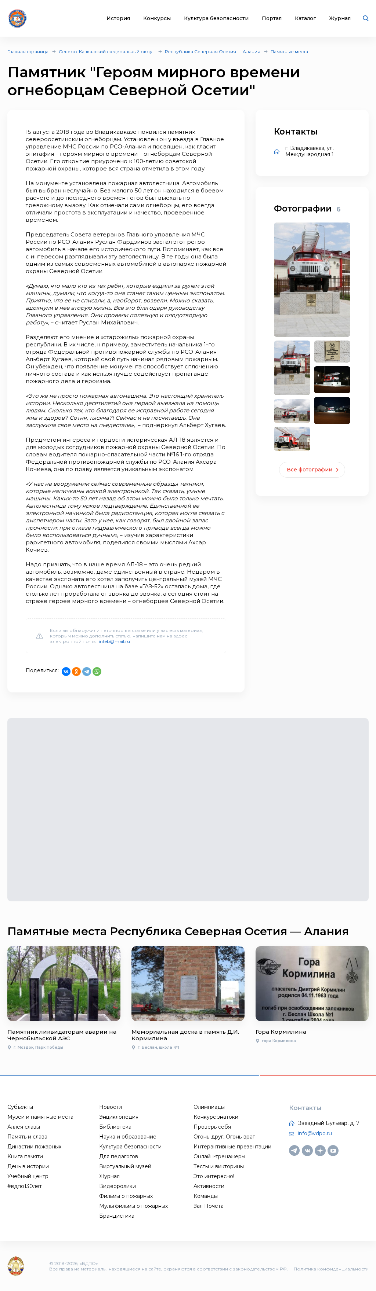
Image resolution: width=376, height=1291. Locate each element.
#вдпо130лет (24, 1186)
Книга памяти (25, 1156)
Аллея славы (23, 1126)
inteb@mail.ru (114, 641)
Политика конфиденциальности (331, 1269)
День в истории (28, 1166)
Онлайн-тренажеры (219, 1156)
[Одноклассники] (76, 671)
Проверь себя (212, 1126)
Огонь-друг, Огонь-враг (224, 1136)
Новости (110, 1107)
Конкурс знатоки (216, 1117)
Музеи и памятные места (40, 1117)
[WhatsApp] (97, 671)
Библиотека (115, 1126)
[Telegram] (86, 671)
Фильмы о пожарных (126, 1196)
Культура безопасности (216, 18)
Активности (209, 1186)
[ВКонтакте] (66, 671)
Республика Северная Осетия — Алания (212, 51)
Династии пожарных (34, 1146)
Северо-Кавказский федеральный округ (107, 51)
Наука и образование (127, 1136)
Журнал (340, 18)
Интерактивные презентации (232, 1146)
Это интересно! (214, 1176)
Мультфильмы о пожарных (133, 1206)
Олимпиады (209, 1107)
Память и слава (27, 1136)
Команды (206, 1196)
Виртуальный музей (125, 1166)
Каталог (305, 18)
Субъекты (20, 1107)
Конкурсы (157, 18)
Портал (272, 18)
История (118, 18)
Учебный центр (27, 1176)
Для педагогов (118, 1156)
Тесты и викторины (219, 1166)
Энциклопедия (118, 1117)
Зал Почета (209, 1206)
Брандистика (116, 1216)
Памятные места (289, 51)
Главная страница (27, 51)
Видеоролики (117, 1186)
